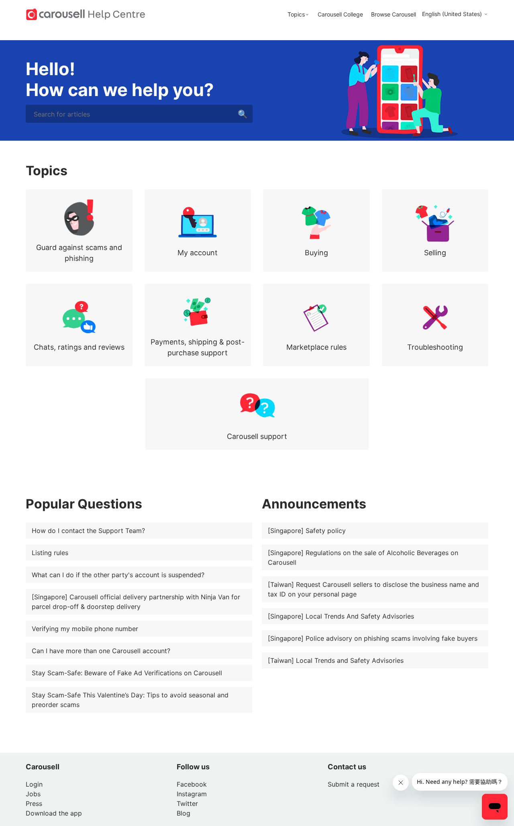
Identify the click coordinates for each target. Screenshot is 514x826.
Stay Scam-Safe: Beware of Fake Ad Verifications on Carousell (127, 673)
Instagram (192, 794)
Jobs (33, 794)
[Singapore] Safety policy (307, 531)
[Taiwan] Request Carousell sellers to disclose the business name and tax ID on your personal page (373, 589)
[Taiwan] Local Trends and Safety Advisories (336, 660)
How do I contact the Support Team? (88, 531)
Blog (183, 813)
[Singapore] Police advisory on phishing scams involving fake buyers (372, 638)
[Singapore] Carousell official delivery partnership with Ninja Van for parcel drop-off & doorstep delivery (136, 602)
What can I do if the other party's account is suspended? (118, 575)
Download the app (54, 813)
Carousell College (340, 14)
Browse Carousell (393, 14)
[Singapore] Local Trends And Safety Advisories (341, 616)
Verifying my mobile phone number (85, 629)
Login (34, 784)
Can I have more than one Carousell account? (101, 651)
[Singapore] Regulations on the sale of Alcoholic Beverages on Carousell (363, 557)
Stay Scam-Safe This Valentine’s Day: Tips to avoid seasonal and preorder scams (130, 700)
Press (34, 803)
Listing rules (50, 553)
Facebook (192, 784)
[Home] (86, 14)
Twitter (187, 803)
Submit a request (353, 784)
